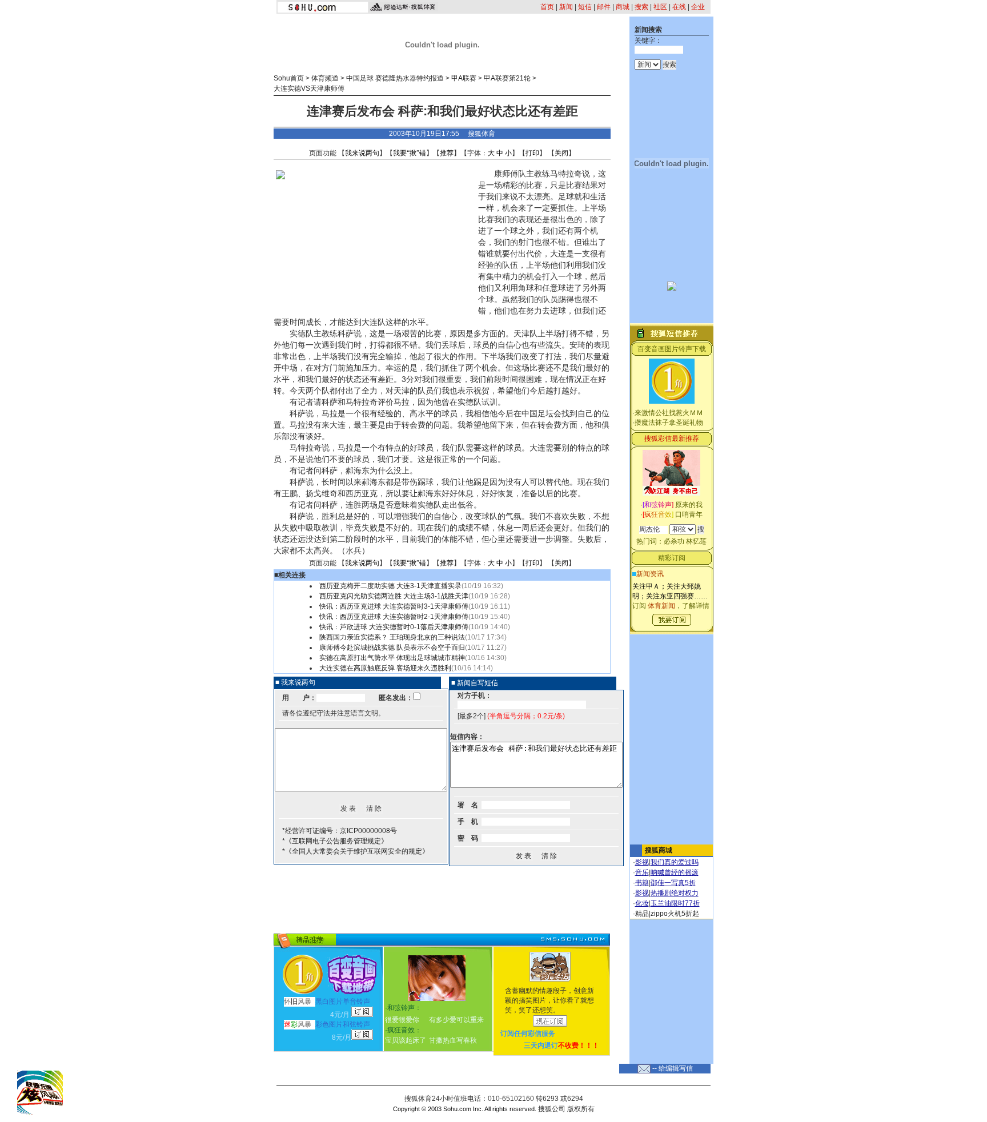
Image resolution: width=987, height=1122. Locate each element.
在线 (679, 7)
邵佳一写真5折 (673, 883)
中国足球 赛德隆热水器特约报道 (395, 78)
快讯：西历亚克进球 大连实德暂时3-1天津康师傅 (393, 606)
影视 (642, 862)
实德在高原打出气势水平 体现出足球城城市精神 (392, 658)
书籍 (642, 883)
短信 (585, 7)
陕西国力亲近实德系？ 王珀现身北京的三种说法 (392, 637)
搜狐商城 (658, 850)
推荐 (447, 153)
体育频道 (325, 78)
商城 (622, 7)
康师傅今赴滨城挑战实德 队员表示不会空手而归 (392, 648)
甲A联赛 (463, 78)
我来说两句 (362, 153)
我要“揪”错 (409, 153)
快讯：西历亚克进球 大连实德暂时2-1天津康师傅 (393, 617)
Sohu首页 (289, 78)
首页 (547, 7)
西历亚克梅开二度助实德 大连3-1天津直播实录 (390, 586)
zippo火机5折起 (675, 914)
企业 (698, 7)
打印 (532, 153)
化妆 (642, 903)
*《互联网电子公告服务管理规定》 (335, 841)
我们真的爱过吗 (675, 862)
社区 (660, 7)
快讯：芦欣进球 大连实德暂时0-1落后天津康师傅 (393, 627)
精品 (642, 914)
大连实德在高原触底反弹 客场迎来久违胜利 (385, 668)
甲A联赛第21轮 (507, 78)
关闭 (561, 153)
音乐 (642, 872)
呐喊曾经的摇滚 (675, 872)
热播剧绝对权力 (675, 893)
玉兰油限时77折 (675, 903)
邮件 (604, 7)
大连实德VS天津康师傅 (309, 89)
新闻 (566, 7)
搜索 (641, 7)
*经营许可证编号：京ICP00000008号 (339, 831)
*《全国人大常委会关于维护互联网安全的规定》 (355, 851)
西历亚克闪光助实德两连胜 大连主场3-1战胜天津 (393, 596)
